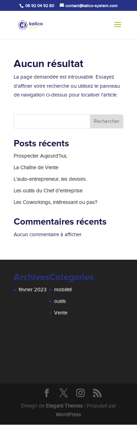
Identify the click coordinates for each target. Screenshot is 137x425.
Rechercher (106, 121)
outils (60, 301)
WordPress (68, 414)
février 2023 (32, 289)
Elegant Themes (64, 406)
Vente (60, 313)
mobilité (63, 289)
